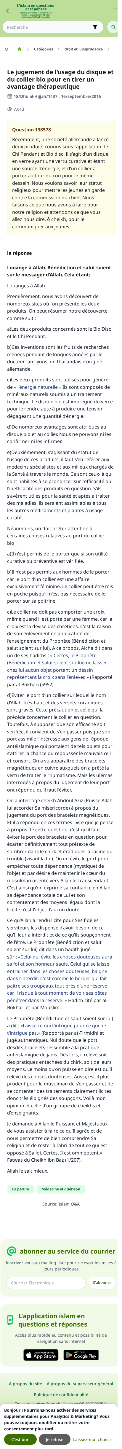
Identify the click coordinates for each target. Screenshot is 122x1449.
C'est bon (20, 1439)
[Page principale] (19, 49)
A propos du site (25, 1383)
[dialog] (59, 1426)
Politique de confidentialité (61, 1394)
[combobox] (49, 27)
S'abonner (102, 1282)
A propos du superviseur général (80, 1383)
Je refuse (54, 1439)
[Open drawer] (115, 11)
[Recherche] (113, 27)
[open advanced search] (95, 27)
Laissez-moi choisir (92, 1439)
